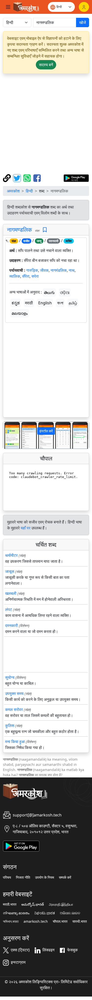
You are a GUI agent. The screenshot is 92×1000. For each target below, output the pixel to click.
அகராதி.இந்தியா (61, 904)
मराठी (29, 303)
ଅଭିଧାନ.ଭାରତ (70, 913)
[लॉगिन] (84, 7)
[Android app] (21, 846)
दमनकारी (11, 625)
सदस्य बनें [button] (46, 64)
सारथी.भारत (79, 921)
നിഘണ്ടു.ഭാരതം (16, 913)
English (45, 303)
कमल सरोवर (14, 709)
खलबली (10, 593)
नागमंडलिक (59, 270)
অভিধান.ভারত (11, 921)
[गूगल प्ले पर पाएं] (76, 177)
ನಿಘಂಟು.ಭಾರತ (44, 913)
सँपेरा (25, 276)
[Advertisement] (46, 124)
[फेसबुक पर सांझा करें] (37, 177)
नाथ (72, 270)
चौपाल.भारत (60, 921)
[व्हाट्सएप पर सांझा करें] (27, 177)
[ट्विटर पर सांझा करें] (17, 177)
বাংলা (60, 303)
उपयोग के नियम (44, 877)
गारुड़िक (32, 270)
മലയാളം (20, 313)
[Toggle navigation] (8, 7)
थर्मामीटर (11, 555)
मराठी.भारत (9, 904)
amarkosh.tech (36, 921)
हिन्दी (29, 191)
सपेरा (35, 276)
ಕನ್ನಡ (16, 303)
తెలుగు (49, 292)
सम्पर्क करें (65, 877)
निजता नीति (23, 877)
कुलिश (9, 725)
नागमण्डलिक (19, 229)
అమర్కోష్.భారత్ (32, 904)
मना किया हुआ (15, 741)
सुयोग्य (9, 677)
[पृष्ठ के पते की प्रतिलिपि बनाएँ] (7, 177)
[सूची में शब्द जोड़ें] (45, 230)
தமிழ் (73, 303)
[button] (9, 435)
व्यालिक (14, 276)
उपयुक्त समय (14, 693)
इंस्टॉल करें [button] (46, 431)
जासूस (9, 571)
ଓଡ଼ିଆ (64, 292)
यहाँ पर (25, 528)
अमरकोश (13, 191)
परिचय (7, 877)
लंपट (8, 609)
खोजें (82, 22)
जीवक (44, 270)
